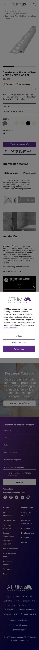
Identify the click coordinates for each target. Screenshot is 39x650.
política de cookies (11, 328)
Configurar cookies (19, 342)
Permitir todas (19, 349)
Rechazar (19, 336)
